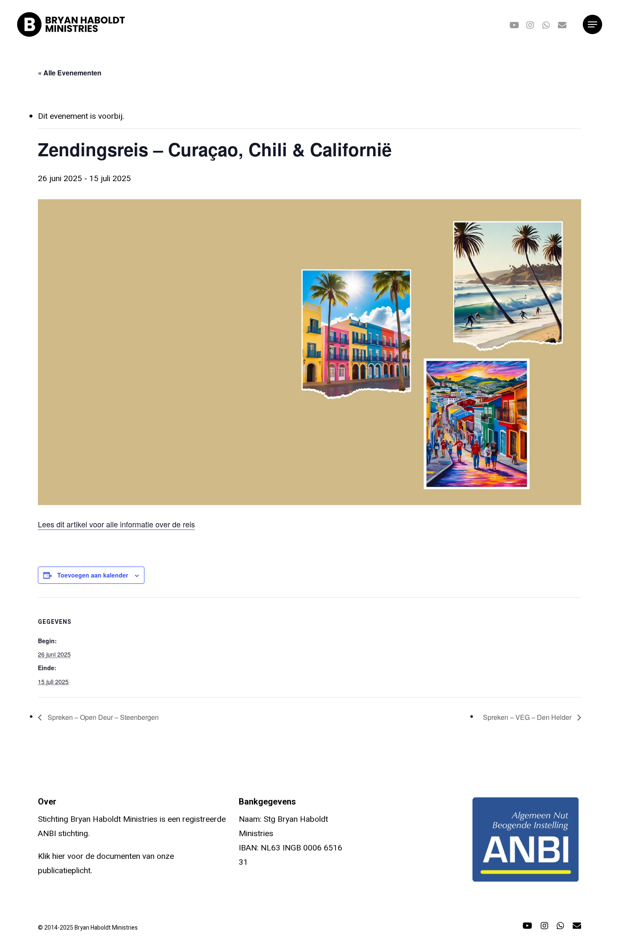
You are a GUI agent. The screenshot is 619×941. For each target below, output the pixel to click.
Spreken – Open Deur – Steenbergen (102, 717)
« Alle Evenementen (69, 73)
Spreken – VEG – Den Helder (528, 717)
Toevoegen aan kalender (92, 575)
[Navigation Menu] (592, 24)
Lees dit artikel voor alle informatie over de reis (116, 524)
